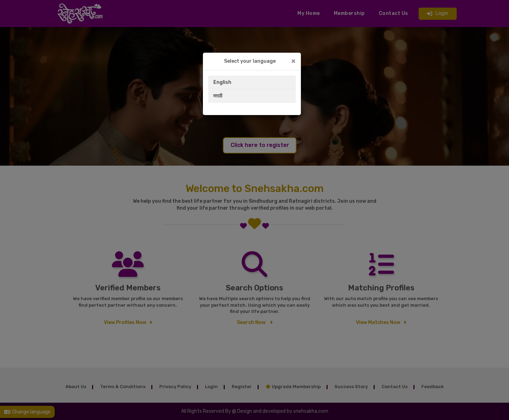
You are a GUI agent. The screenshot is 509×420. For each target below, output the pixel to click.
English (222, 82)
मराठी (217, 96)
